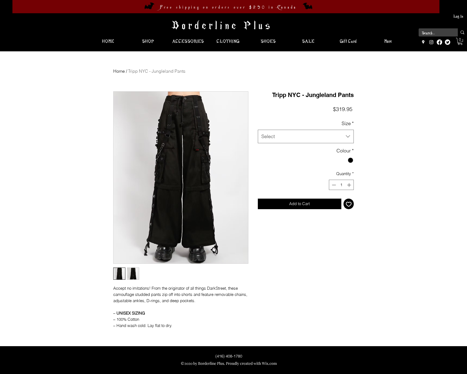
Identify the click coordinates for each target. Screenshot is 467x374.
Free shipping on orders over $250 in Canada (228, 7)
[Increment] (349, 185)
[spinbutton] (341, 185)
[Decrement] (333, 185)
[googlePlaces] (423, 42)
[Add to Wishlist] (348, 204)
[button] (460, 41)
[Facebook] (439, 42)
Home (119, 71)
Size (348, 123)
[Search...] (462, 32)
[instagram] (431, 42)
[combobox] (306, 136)
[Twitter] (447, 42)
